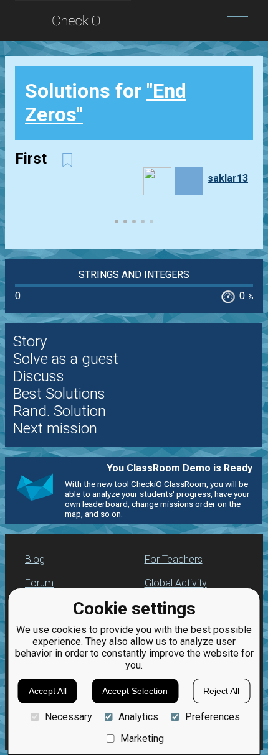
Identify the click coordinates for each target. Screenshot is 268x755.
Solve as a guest (65, 359)
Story (30, 341)
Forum (39, 583)
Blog (35, 559)
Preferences (212, 717)
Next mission (55, 428)
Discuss (38, 376)
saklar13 (228, 178)
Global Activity (176, 583)
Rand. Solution (59, 411)
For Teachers (174, 559)
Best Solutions (59, 393)
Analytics (138, 717)
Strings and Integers (134, 274)
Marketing (142, 738)
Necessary (68, 717)
